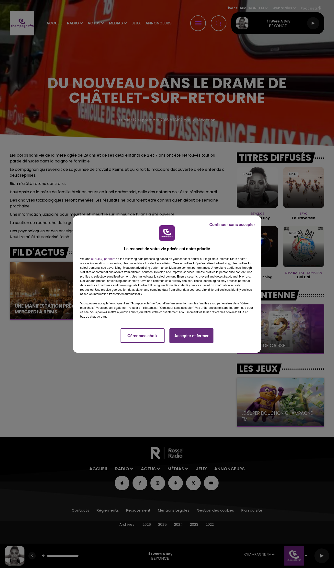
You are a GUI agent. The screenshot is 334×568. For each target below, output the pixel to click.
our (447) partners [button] (103, 259)
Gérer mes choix (142, 335)
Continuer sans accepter (232, 224)
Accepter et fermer (191, 335)
